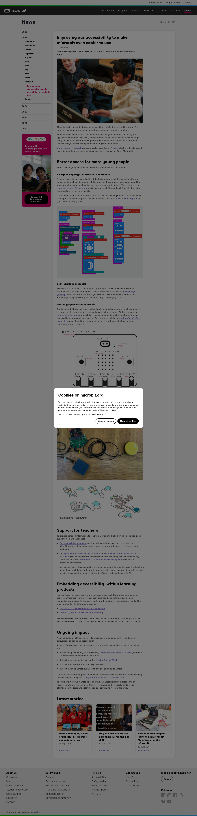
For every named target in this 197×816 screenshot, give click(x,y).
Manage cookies (106, 421)
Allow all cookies (128, 421)
